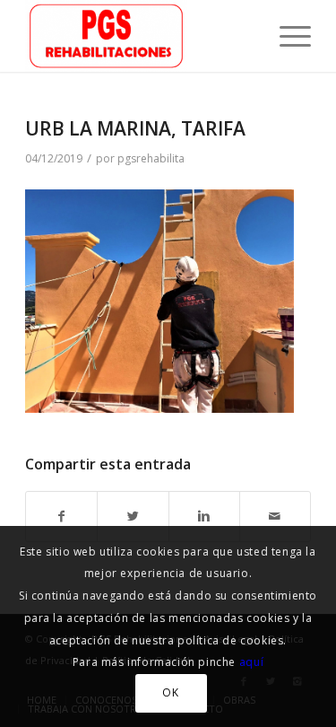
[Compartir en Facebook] (61, 516)
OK (170, 692)
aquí (251, 662)
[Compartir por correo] (275, 516)
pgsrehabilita (151, 158)
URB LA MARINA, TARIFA (135, 128)
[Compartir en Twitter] (133, 516)
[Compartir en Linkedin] (204, 516)
